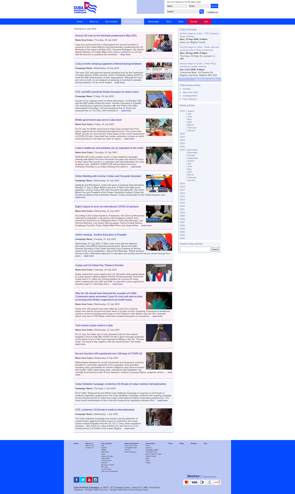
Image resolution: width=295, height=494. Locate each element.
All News (187, 89)
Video (148, 460)
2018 (182, 186)
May (189, 119)
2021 (182, 146)
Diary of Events (188, 29)
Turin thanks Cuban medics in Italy (94, 325)
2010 (182, 212)
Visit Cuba (105, 452)
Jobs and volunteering (109, 471)
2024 (182, 137)
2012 (182, 206)
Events (127, 450)
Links (147, 458)
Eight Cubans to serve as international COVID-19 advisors (107, 206)
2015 (182, 196)
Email (131, 490)
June (189, 116)
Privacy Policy (141, 490)
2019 (182, 183)
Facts (148, 445)
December (192, 150)
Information (153, 21)
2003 (182, 235)
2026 (182, 111)
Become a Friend (107, 465)
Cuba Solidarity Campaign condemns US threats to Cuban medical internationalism (120, 384)
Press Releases (190, 99)
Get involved (111, 21)
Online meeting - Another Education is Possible (101, 234)
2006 (182, 225)
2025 (182, 133)
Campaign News (190, 96)
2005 (182, 228)
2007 (182, 222)
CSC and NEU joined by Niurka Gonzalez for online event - (107, 92)
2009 (182, 215)
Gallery (148, 463)
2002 (182, 238)
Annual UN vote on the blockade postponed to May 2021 (106, 35)
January (191, 130)
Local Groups (106, 469)
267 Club (104, 467)
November (192, 152)
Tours (168, 21)
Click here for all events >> (207, 79)
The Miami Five (151, 452)
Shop (180, 21)
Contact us (212, 12)
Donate (193, 21)
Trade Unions (106, 460)
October (191, 155)
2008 (182, 219)
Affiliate (103, 450)
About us (94, 21)
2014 (182, 199)
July (189, 114)
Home (80, 21)
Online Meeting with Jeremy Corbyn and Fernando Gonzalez (108, 176)
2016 (182, 193)
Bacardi (104, 463)
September (192, 158)
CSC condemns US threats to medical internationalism (105, 409)
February (191, 127)
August (190, 111)
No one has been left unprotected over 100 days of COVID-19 (108, 353)
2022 (182, 143)
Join (206, 21)
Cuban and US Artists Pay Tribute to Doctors (99, 265)
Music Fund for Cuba (153, 454)
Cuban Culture (151, 456)
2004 (182, 232)
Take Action (105, 458)
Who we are (89, 445)
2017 (182, 190)
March (190, 125)
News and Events (132, 21)
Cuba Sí (148, 447)
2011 (182, 209)
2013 (182, 203)
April (189, 122)
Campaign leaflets (152, 450)
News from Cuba (190, 92)
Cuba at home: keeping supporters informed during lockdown (108, 63)
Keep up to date (107, 456)
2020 (182, 150)
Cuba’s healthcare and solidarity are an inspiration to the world (109, 148)
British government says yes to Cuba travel (98, 120)
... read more (123, 54)
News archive (187, 105)
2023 (182, 140)
